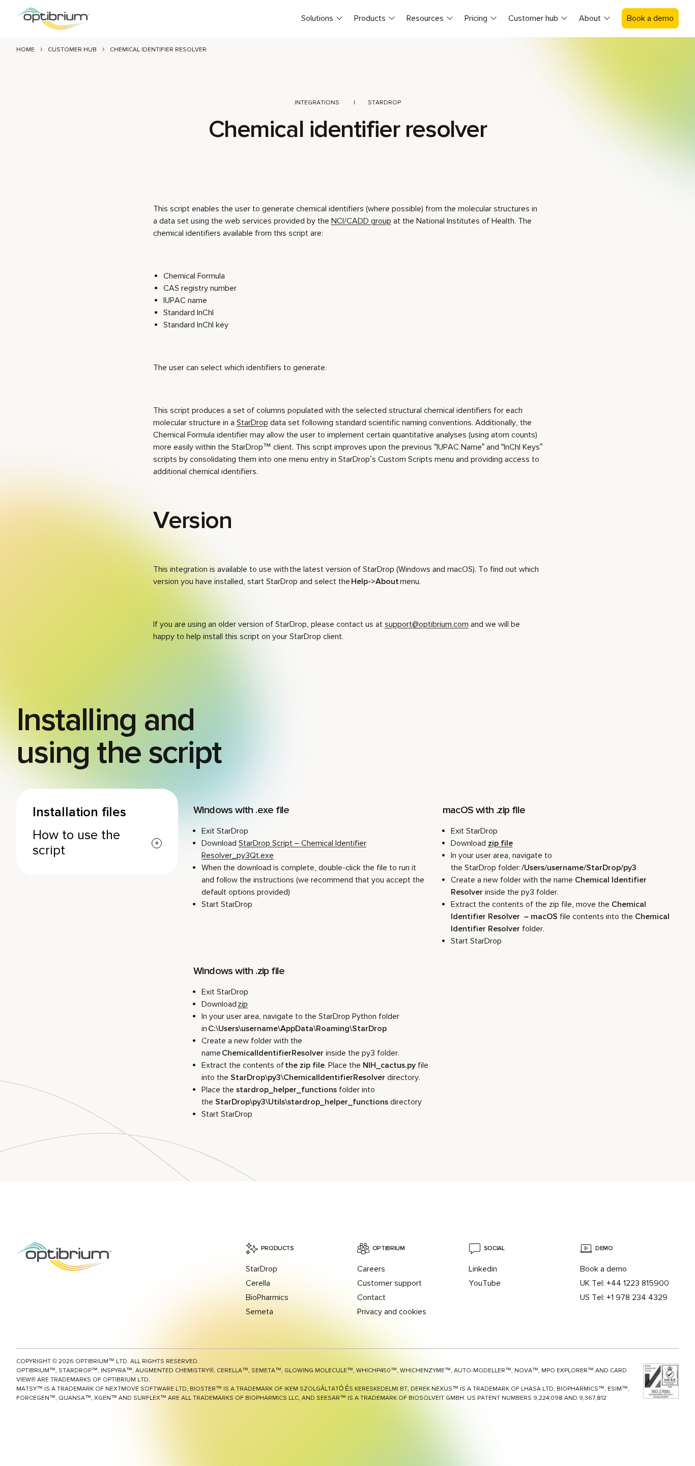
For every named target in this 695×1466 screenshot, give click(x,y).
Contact (371, 1297)
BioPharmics (267, 1297)
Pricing (476, 18)
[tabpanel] (436, 963)
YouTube (485, 1283)
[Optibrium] (62, 19)
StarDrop (384, 102)
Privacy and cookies (391, 1312)
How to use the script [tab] (76, 843)
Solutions (317, 18)
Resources (425, 18)
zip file (500, 843)
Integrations (317, 102)
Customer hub (533, 18)
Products (370, 18)
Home (25, 49)
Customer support (389, 1283)
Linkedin (483, 1269)
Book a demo (650, 18)
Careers (371, 1269)
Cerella (258, 1283)
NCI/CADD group (361, 221)
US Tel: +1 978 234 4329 (624, 1297)
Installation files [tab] (79, 812)
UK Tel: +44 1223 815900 (624, 1283)
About (590, 18)
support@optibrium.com (427, 624)
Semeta (259, 1312)
